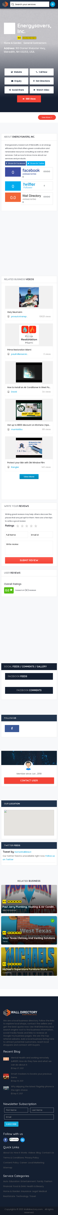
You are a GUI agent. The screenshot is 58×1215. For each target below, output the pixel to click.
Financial (7, 1186)
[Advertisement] (29, 127)
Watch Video (42, 89)
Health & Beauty (35, 1186)
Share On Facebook (16, 163)
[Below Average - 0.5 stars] (14, 526)
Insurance (26, 1191)
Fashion (48, 1181)
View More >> (47, 117)
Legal (35, 1191)
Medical (43, 1191)
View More (29, 476)
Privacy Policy (32, 1157)
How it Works (20, 1152)
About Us (8, 1152)
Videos (31, 1152)
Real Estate (9, 1196)
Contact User (29, 780)
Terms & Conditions (13, 1157)
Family (40, 1181)
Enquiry (18, 81)
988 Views (30, 98)
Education (14, 1181)
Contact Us (48, 1152)
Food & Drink (19, 1186)
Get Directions (42, 81)
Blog (38, 1152)
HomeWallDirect (22, 851)
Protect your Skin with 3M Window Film (26, 462)
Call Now (42, 72)
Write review (12, 544)
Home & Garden (11, 1191)
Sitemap (7, 1167)
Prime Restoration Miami (19, 349)
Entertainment (28, 1181)
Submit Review (29, 560)
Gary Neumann (14, 312)
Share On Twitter (37, 163)
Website (17, 72)
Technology (22, 1196)
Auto (5, 1181)
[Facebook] (12, 728)
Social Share (17, 89)
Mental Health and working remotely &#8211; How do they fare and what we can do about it (31, 1061)
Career (23, 1162)
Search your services (25, 4)
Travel (32, 1196)
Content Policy (11, 1162)
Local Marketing (36, 1162)
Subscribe (11, 1124)
